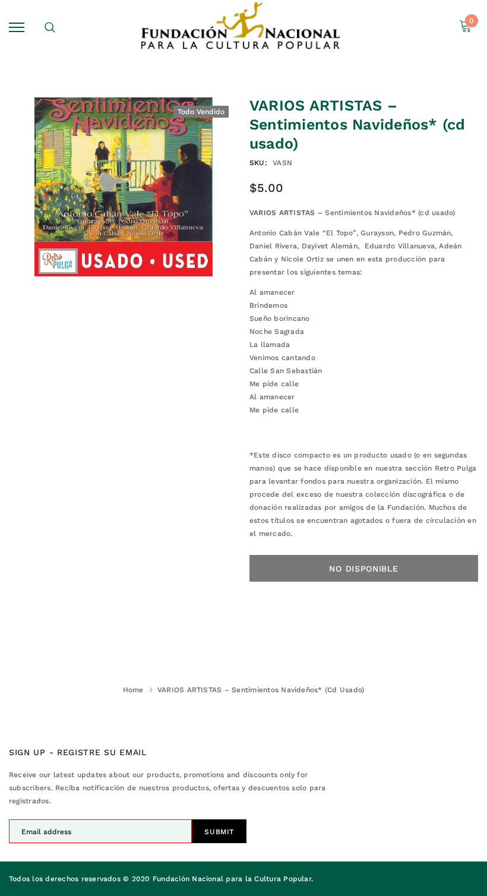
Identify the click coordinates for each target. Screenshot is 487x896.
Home (133, 690)
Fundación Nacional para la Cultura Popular (232, 879)
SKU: (258, 163)
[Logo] (242, 27)
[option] (123, 186)
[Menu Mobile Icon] (16, 27)
